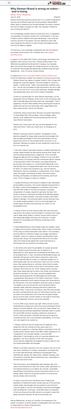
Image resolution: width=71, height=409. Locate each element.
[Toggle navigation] (9, 3)
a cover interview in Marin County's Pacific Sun (39, 76)
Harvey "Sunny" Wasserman (21, 15)
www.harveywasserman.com (21, 407)
